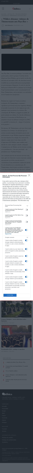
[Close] (29, 175)
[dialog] (16, 236)
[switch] (26, 210)
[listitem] (16, 206)
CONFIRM (10, 295)
